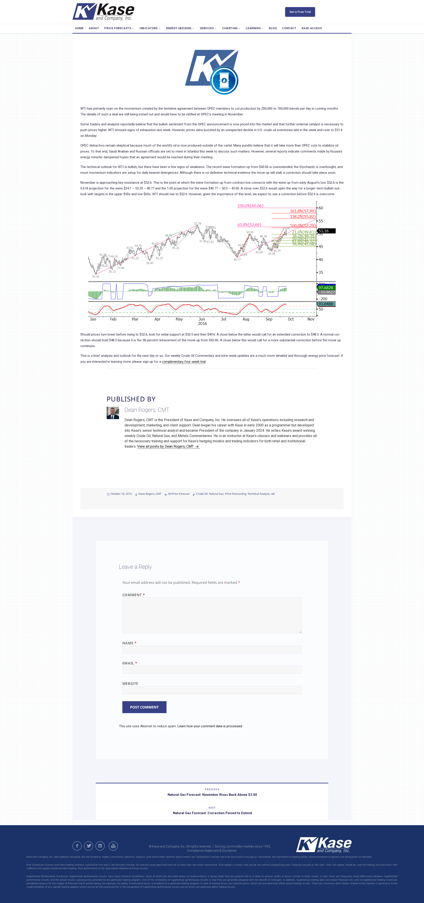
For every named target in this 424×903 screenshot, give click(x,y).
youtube (114, 846)
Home (79, 28)
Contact (289, 28)
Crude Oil (202, 494)
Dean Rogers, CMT (149, 494)
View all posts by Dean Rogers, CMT (166, 446)
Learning (253, 28)
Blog (273, 28)
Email (129, 663)
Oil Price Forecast (178, 494)
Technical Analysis (259, 494)
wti (273, 494)
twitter (88, 846)
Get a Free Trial (300, 11)
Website (130, 683)
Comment (133, 594)
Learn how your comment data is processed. (210, 726)
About (94, 28)
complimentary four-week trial (184, 362)
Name (129, 643)
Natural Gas (216, 494)
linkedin (100, 846)
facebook (77, 846)
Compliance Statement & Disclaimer (212, 850)
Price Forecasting (235, 494)
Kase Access (312, 28)
